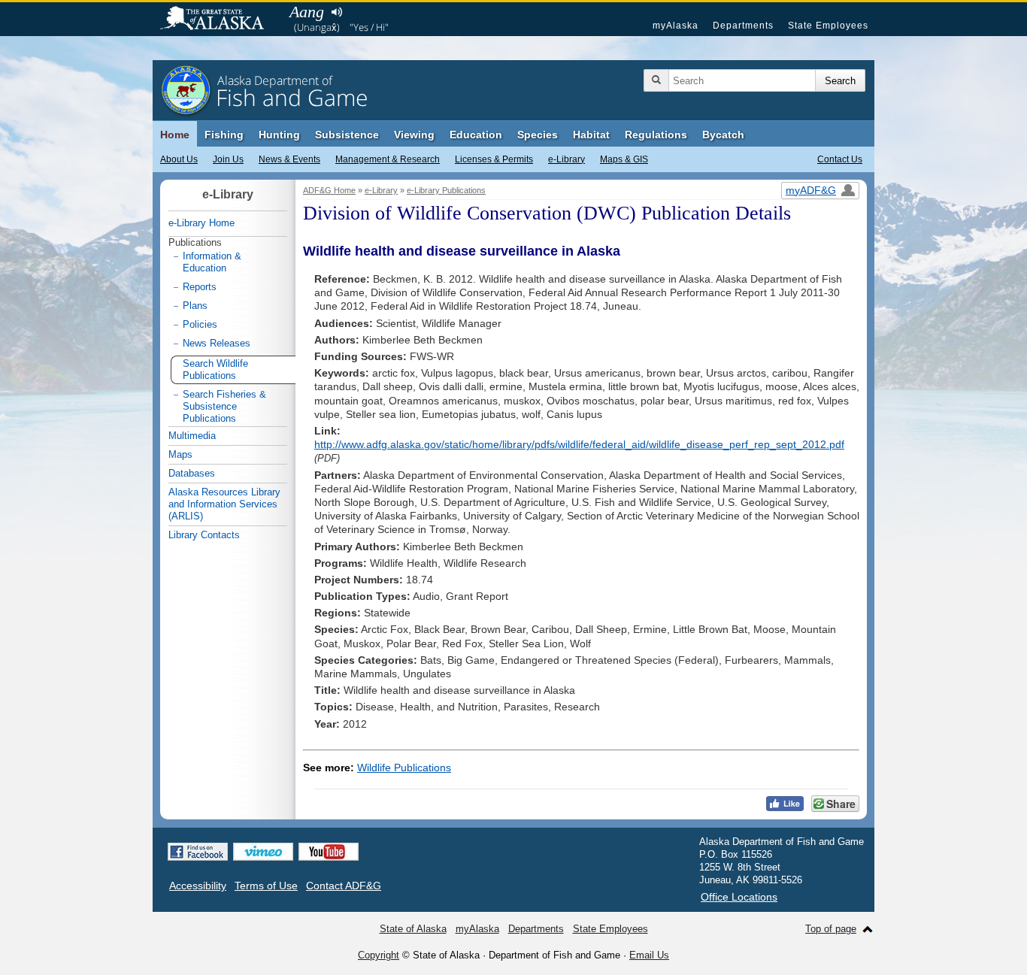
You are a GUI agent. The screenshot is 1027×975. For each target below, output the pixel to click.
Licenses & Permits (494, 159)
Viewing (414, 135)
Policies (200, 324)
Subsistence (347, 135)
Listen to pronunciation (336, 12)
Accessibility (197, 886)
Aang (306, 11)
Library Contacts (204, 534)
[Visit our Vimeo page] (263, 852)
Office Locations (739, 897)
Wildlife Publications (404, 768)
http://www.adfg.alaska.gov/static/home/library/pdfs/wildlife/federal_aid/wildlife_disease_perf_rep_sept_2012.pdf (579, 444)
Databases (191, 473)
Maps (180, 454)
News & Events (289, 159)
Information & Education (212, 262)
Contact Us (839, 159)
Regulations (656, 135)
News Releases (216, 343)
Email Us (649, 955)
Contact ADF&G (343, 886)
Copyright (378, 955)
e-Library (566, 159)
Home (174, 135)
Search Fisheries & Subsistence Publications (224, 406)
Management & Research (387, 159)
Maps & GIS (624, 159)
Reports (200, 286)
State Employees (828, 25)
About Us (179, 159)
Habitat (591, 135)
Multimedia (192, 435)
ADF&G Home (329, 190)
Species (537, 135)
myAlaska (675, 25)
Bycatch (723, 135)
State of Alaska (219, 19)
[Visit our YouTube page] (328, 852)
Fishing (224, 135)
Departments (743, 25)
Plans (195, 305)
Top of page (830, 928)
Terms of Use (266, 886)
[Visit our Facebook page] (198, 852)
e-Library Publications (446, 190)
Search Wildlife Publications (215, 369)
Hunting (279, 135)
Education (476, 135)
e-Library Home (201, 223)
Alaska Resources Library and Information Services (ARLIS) (224, 504)
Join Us (228, 159)
